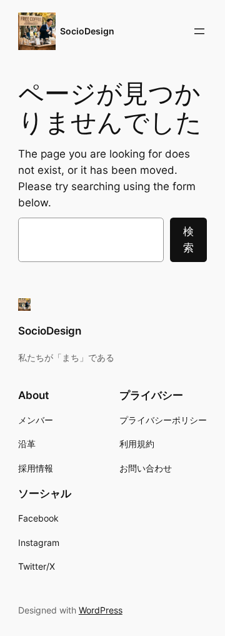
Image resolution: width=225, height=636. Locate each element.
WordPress (100, 610)
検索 (188, 239)
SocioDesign (87, 31)
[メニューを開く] (199, 31)
